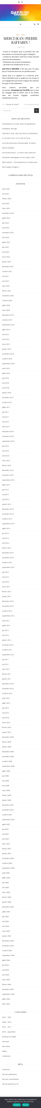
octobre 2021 (7, 271)
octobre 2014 (7, 519)
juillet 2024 (6, 218)
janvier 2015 (6, 504)
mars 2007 (6, 844)
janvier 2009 (6, 747)
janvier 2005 (6, 936)
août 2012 (6, 621)
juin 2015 (5, 490)
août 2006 (6, 873)
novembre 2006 (8, 858)
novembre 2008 (8, 756)
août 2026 (6, 189)
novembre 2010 (8, 688)
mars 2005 (6, 931)
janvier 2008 (6, 800)
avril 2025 (5, 203)
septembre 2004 (8, 955)
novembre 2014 (8, 514)
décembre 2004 (8, 941)
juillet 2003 (6, 999)
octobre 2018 (7, 359)
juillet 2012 (6, 625)
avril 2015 (5, 499)
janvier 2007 (6, 853)
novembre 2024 (8, 213)
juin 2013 (5, 572)
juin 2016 (5, 446)
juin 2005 (5, 916)
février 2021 (6, 291)
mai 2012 (5, 635)
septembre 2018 (8, 363)
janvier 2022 (6, 262)
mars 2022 (6, 257)
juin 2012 (5, 630)
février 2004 (6, 984)
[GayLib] (20, 12)
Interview (5, 1041)
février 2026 (6, 199)
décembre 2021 (8, 266)
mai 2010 (5, 713)
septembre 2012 (8, 616)
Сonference (6, 1056)
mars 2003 (6, 1004)
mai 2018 (5, 383)
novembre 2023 (8, 232)
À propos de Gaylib (9, 1037)
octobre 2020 (7, 300)
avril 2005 (5, 926)
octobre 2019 (7, 320)
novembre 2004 (8, 946)
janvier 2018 (6, 393)
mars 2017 (6, 427)
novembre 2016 (8, 436)
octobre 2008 (7, 761)
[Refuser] (38, 1102)
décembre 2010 (8, 684)
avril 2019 (5, 339)
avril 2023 (5, 237)
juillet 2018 (6, 373)
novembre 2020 (8, 296)
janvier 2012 (6, 640)
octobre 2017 (7, 402)
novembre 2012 (8, 606)
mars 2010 (6, 722)
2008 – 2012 (6, 1022)
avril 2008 (5, 785)
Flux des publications (9, 1074)
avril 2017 (5, 422)
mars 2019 (6, 344)
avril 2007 (5, 839)
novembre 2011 (8, 645)
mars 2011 (6, 669)
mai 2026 (5, 194)
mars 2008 (6, 790)
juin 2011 (5, 659)
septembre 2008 (8, 766)
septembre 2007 (8, 819)
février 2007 (6, 849)
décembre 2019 (8, 315)
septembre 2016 (8, 441)
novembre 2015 (8, 475)
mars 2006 (6, 892)
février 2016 (6, 465)
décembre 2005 (8, 907)
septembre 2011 (8, 654)
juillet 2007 (6, 824)
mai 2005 (5, 921)
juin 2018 (5, 378)
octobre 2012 (7, 611)
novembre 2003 (8, 989)
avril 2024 (5, 228)
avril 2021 (5, 281)
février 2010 (6, 727)
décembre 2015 (8, 470)
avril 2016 (5, 456)
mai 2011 (5, 664)
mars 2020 (6, 310)
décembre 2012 (8, 601)
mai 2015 (5, 494)
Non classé (6, 1046)
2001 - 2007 (20, 35)
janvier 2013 (6, 596)
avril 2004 (5, 975)
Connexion (6, 1069)
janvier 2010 (6, 732)
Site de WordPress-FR (10, 1084)
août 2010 (6, 698)
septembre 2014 (8, 524)
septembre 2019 (8, 325)
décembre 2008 (8, 752)
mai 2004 (5, 970)
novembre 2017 (8, 397)
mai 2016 (5, 451)
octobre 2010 (7, 693)
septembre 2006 (8, 868)
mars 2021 (6, 286)
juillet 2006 (6, 878)
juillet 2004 (6, 960)
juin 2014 (5, 533)
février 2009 (6, 742)
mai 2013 (5, 577)
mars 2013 (6, 587)
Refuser (25, 1105)
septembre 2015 (8, 480)
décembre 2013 (8, 553)
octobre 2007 (7, 815)
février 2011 (6, 674)
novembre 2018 (8, 354)
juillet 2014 (6, 528)
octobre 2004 (7, 950)
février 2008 (6, 795)
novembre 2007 (8, 810)
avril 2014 (5, 543)
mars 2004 (6, 980)
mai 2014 (5, 538)
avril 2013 (5, 582)
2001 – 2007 (6, 1017)
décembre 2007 (8, 805)
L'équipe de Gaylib (12, 104)
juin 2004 (5, 965)
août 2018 (6, 368)
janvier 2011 (6, 679)
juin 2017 (5, 412)
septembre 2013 (8, 567)
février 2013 (6, 591)
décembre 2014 (8, 509)
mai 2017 (5, 417)
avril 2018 (5, 388)
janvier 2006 (6, 902)
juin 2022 (5, 247)
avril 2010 (5, 718)
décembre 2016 (8, 431)
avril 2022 (5, 252)
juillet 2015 (6, 485)
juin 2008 (5, 776)
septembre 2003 (8, 994)
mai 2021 (5, 276)
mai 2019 (5, 334)
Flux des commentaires (10, 1079)
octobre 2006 (7, 863)
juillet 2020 (6, 305)
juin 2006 (5, 882)
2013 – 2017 (6, 1027)
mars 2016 (6, 460)
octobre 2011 (7, 650)
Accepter (17, 1105)
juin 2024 (5, 223)
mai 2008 (5, 781)
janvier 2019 (6, 349)
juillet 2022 (6, 242)
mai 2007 (5, 834)
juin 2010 (5, 708)
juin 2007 (5, 829)
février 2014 (6, 548)
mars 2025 (6, 208)
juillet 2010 (6, 703)
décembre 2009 (8, 737)
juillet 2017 (6, 407)
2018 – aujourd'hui (8, 1032)
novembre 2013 (8, 557)
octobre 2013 (7, 562)
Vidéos (4, 1051)
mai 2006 (5, 887)
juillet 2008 (6, 771)
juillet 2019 (6, 329)
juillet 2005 (6, 912)
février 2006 (6, 897)
